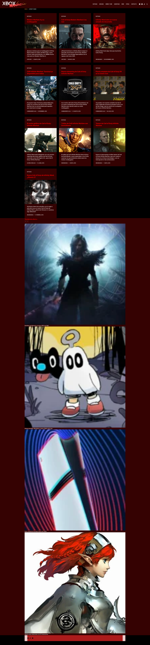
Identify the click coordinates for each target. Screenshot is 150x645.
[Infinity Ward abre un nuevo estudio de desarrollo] (109, 36)
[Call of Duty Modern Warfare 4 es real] (75, 36)
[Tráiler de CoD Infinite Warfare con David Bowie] (75, 140)
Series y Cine (109, 4)
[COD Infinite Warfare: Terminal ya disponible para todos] (41, 88)
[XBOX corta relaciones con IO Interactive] (75, 582)
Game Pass (117, 4)
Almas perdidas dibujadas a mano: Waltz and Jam (38, 428)
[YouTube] (142, 4)
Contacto (134, 4)
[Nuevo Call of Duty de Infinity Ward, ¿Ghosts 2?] (41, 192)
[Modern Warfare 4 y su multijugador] (41, 36)
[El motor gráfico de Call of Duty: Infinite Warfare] (41, 140)
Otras (127, 4)
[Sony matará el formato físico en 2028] (75, 479)
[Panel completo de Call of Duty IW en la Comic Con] (109, 88)
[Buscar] (147, 4)
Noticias (95, 4)
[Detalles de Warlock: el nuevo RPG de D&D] (75, 274)
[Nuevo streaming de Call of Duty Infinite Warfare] (75, 88)
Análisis (101, 4)
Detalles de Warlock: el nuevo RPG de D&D (37, 325)
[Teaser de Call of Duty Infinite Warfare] (109, 140)
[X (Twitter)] (139, 4)
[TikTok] (144, 4)
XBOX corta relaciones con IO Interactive (36, 634)
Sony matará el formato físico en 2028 (35, 531)
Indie (123, 4)
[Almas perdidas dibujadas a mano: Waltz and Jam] (75, 377)
